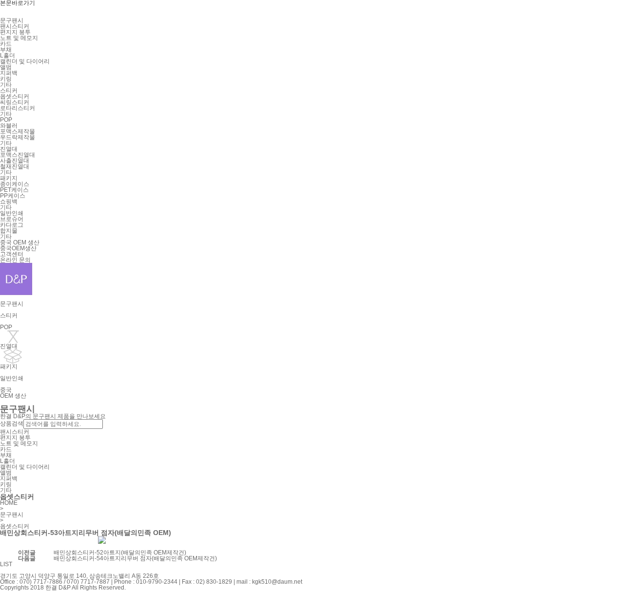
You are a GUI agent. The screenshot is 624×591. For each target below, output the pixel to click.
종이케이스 (14, 184)
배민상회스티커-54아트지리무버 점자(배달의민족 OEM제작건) (135, 558)
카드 (6, 43)
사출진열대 (14, 160)
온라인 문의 (15, 260)
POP (6, 119)
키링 (6, 78)
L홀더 (7, 55)
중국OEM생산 (18, 248)
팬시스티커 (14, 26)
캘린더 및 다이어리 (25, 61)
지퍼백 (9, 73)
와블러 (9, 125)
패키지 (9, 178)
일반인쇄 (11, 213)
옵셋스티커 (14, 96)
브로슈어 (11, 219)
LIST (6, 564)
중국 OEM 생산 (19, 242)
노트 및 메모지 (19, 38)
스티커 (9, 90)
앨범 (6, 67)
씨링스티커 (14, 102)
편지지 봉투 (15, 32)
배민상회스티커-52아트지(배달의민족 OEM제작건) (120, 552)
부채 (6, 49)
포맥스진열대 (17, 154)
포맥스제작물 (17, 131)
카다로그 (11, 225)
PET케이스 (14, 189)
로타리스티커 (17, 108)
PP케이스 (12, 195)
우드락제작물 (17, 137)
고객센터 (11, 254)
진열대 (9, 149)
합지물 (9, 230)
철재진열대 (14, 166)
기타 (6, 84)
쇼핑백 (9, 201)
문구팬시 (11, 20)
